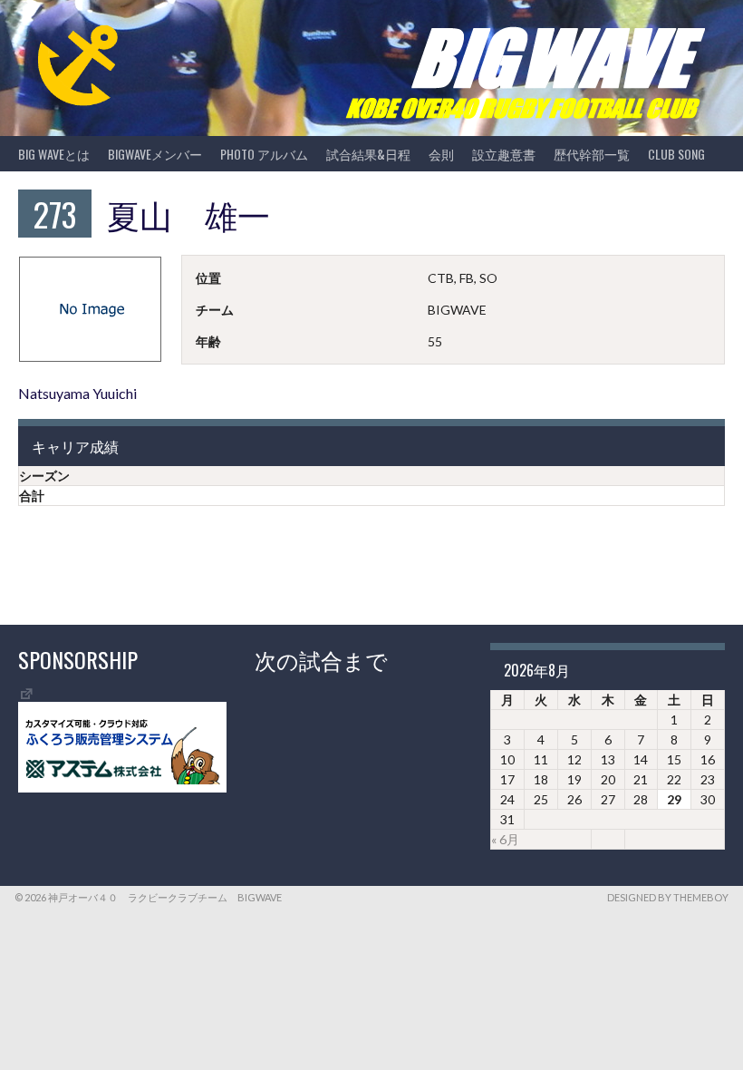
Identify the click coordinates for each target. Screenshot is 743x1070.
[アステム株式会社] (122, 787)
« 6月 (505, 839)
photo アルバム (264, 153)
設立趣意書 (504, 153)
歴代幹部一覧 (592, 153)
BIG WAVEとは (54, 153)
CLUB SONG (676, 153)
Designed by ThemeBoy (668, 897)
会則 (441, 153)
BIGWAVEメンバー (155, 153)
